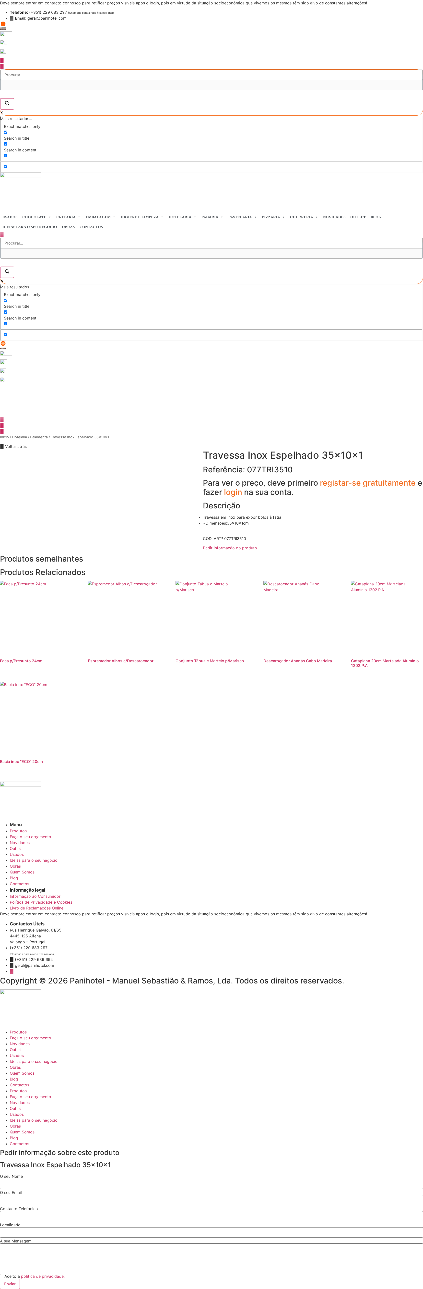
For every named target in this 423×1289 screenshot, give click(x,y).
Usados (9, 217)
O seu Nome (11, 1176)
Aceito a (34, 1276)
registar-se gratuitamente (369, 483)
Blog (376, 217)
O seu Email (11, 1192)
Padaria (209, 217)
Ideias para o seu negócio (29, 227)
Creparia (66, 217)
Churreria (301, 217)
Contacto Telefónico (19, 1209)
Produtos (18, 1032)
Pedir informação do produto (230, 547)
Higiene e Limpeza (140, 217)
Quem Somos (22, 1073)
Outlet (358, 217)
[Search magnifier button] (7, 104)
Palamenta (39, 437)
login (234, 492)
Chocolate (34, 217)
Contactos (91, 227)
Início (4, 437)
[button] (13, 446)
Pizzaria (271, 217)
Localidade (10, 1225)
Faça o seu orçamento (30, 1037)
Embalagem (98, 217)
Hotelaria (180, 217)
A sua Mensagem (16, 1241)
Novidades (334, 217)
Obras (68, 227)
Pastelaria (240, 217)
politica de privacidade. (43, 1276)
